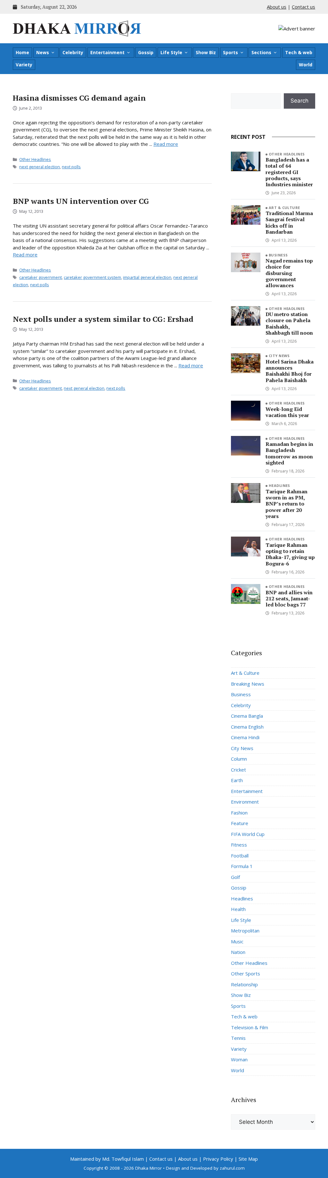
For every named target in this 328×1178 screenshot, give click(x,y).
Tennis (238, 1038)
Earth (237, 780)
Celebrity (72, 52)
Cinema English (247, 726)
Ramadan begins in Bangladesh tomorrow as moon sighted (289, 453)
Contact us (303, 7)
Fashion (239, 812)
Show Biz (206, 52)
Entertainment (107, 52)
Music (237, 941)
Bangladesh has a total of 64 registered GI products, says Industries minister (289, 172)
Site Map (248, 1159)
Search (299, 100)
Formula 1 (242, 866)
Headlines (279, 485)
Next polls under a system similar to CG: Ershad (103, 319)
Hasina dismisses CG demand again (79, 98)
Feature (239, 823)
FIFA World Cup (248, 834)
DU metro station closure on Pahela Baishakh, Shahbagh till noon (289, 323)
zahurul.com (232, 1168)
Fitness (239, 844)
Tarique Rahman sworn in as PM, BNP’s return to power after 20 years (287, 504)
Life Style (171, 52)
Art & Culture (284, 207)
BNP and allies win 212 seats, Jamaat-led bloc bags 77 (289, 598)
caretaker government (40, 277)
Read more (165, 144)
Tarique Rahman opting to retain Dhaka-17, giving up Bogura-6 (290, 554)
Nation (238, 952)
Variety (24, 65)
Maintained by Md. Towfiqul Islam (107, 1159)
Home (22, 52)
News (42, 52)
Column (239, 759)
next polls (71, 167)
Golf (235, 877)
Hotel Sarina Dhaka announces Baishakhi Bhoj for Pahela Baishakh (290, 371)
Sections (261, 52)
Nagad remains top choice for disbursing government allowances (289, 273)
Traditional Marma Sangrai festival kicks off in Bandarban (289, 222)
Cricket (238, 769)
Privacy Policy (218, 1159)
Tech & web (298, 52)
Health (238, 909)
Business (278, 255)
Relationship (244, 984)
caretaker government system (92, 277)
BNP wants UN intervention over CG (81, 201)
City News (279, 355)
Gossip (145, 52)
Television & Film (249, 1027)
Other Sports (245, 973)
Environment (245, 801)
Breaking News (247, 684)
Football (240, 855)
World (305, 65)
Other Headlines (35, 159)
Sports (230, 52)
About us (276, 7)
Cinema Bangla (247, 716)
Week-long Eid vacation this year (287, 412)
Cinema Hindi (245, 737)
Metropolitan (245, 930)
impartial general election (147, 277)
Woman (239, 1059)
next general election (39, 167)
